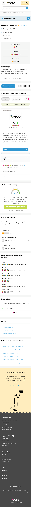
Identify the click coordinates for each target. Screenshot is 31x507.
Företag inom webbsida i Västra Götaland (13, 359)
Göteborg (10, 490)
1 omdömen (6, 99)
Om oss (4, 454)
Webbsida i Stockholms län (9, 333)
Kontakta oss (5, 438)
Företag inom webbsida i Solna (10, 356)
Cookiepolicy (5, 445)
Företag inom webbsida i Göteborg (11, 363)
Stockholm (4, 490)
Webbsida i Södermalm (8, 327)
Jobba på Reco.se (6, 459)
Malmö (15, 490)
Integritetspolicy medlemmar (9, 443)
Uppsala (19, 490)
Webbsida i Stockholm (8, 330)
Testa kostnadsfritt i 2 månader (9, 420)
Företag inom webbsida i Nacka (10, 353)
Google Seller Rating (7, 427)
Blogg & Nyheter (6, 422)
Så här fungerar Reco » (15, 385)
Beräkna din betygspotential (15, 207)
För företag (25, 3)
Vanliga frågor (5, 440)
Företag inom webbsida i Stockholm (12, 350)
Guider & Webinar (6, 424)
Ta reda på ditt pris (6, 429)
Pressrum (4, 456)
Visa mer (8, 143)
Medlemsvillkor (5, 461)
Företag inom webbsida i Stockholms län (13, 346)
